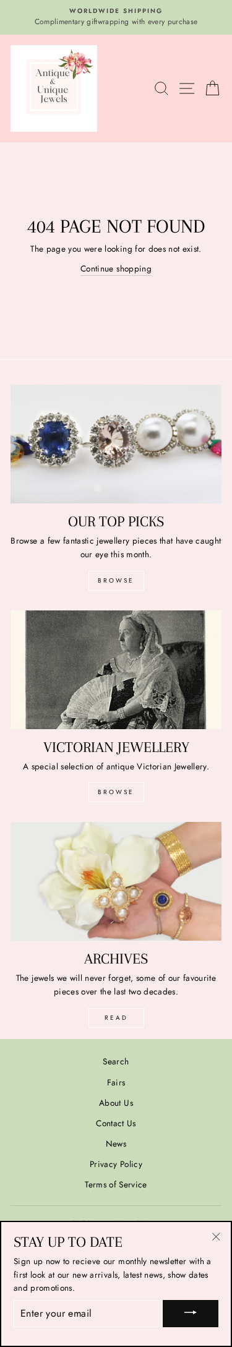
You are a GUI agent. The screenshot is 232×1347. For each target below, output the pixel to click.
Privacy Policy (116, 1164)
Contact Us (115, 1123)
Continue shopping (116, 268)
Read (116, 1017)
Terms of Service (116, 1184)
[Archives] (116, 881)
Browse (116, 580)
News (116, 1143)
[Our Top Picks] (116, 444)
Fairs (116, 1082)
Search (116, 1061)
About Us (116, 1103)
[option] (116, 17)
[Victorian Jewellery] (116, 669)
